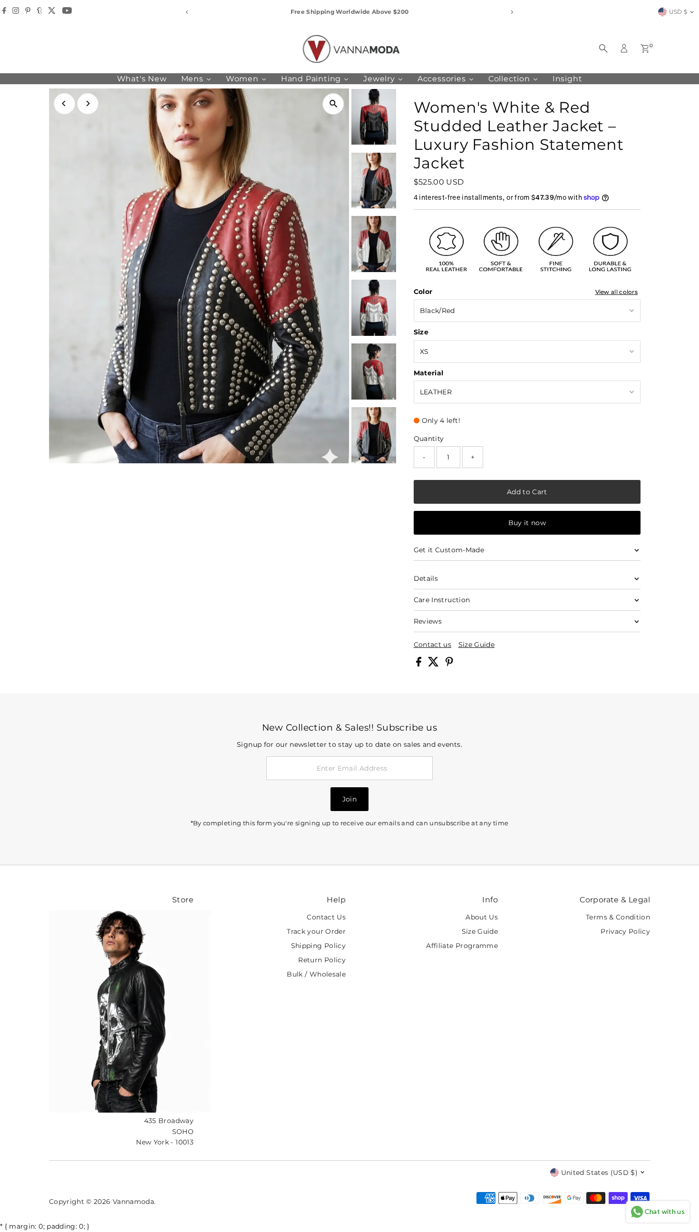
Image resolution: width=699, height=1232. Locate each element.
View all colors (616, 292)
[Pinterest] (28, 11)
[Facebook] (4, 11)
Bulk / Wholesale (316, 974)
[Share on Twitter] (434, 664)
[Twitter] (52, 11)
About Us (482, 917)
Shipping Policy (318, 945)
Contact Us (326, 917)
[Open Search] (603, 48)
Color (423, 291)
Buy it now (527, 522)
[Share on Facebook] (419, 664)
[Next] (512, 12)
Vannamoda (133, 1201)
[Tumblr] (40, 11)
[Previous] (187, 12)
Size (421, 332)
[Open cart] (645, 48)
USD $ (678, 11)
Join (349, 799)
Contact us (433, 644)
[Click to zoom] (333, 104)
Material (429, 373)
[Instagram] (15, 11)
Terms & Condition (618, 917)
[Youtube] (67, 11)
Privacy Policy (625, 931)
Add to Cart (527, 492)
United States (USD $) (599, 1172)
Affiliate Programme (462, 945)
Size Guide (476, 644)
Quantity (429, 438)
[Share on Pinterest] (449, 664)
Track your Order (316, 931)
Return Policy (322, 960)
